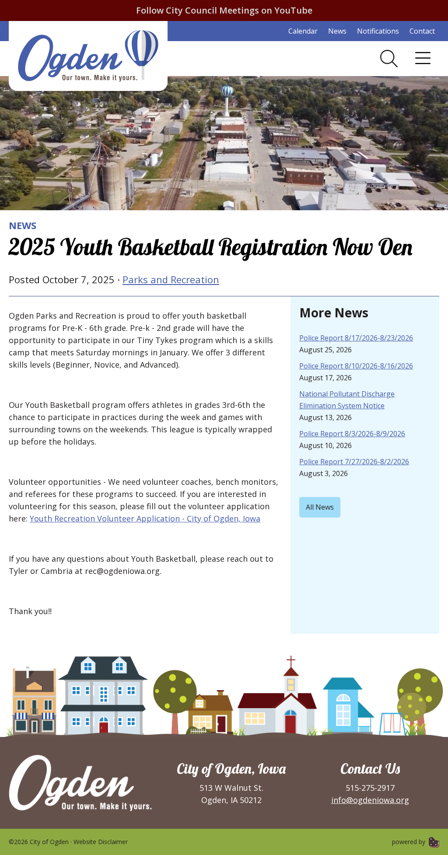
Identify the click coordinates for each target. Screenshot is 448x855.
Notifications (378, 31)
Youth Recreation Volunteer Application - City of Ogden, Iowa (145, 518)
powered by (409, 842)
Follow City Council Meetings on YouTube (224, 10)
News (337, 31)
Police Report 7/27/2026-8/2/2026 (354, 461)
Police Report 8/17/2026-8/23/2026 (356, 338)
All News (320, 507)
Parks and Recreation (170, 279)
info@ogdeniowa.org (370, 800)
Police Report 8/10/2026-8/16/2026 (356, 366)
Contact (422, 31)
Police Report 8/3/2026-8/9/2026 (352, 433)
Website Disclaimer (101, 842)
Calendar (303, 31)
